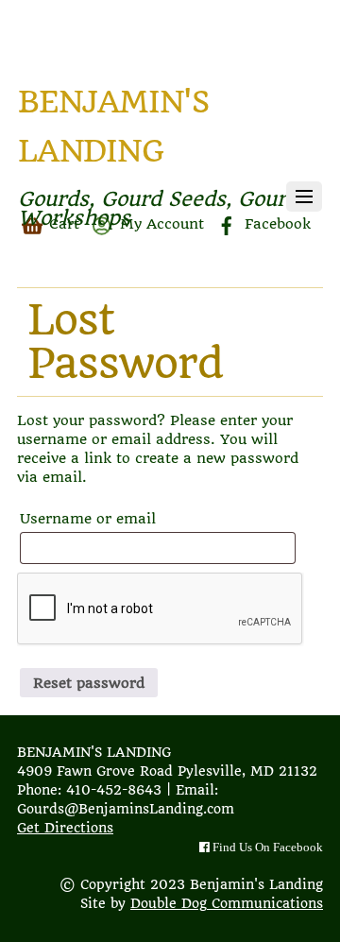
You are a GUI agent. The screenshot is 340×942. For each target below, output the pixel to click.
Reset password (88, 683)
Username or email (125, 518)
